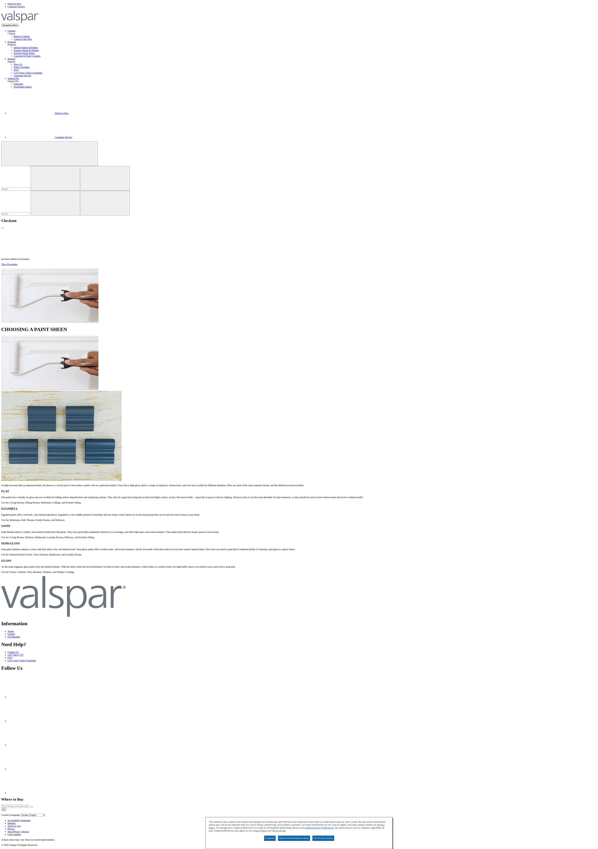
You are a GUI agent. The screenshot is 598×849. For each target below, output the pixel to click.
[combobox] (15, 189)
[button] (10, 25)
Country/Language (10, 815)
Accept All (269, 838)
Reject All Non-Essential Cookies (294, 838)
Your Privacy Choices (323, 838)
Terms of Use (279, 830)
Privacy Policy (260, 830)
